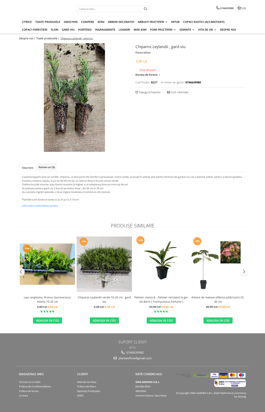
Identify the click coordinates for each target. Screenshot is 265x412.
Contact (23, 395)
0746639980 (135, 352)
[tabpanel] (74, 97)
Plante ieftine (143, 52)
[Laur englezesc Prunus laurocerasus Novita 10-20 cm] (47, 264)
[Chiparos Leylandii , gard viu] (74, 97)
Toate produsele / (48, 38)
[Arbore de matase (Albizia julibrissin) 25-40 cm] (218, 264)
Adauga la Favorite (149, 92)
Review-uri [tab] (47, 167)
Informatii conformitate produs (40, 205)
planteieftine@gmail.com (135, 358)
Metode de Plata (86, 382)
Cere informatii (179, 92)
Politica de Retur (86, 386)
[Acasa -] (43, 9)
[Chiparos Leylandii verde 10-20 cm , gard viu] (104, 264)
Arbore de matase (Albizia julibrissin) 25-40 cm (217, 299)
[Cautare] (145, 9)
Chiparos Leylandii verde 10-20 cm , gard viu (104, 299)
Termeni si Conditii (29, 382)
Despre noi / (27, 38)
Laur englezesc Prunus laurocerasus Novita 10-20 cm (47, 299)
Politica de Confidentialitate (35, 386)
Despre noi (228, 29)
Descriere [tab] (27, 167)
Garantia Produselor (88, 391)
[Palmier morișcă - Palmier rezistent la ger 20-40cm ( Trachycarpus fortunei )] (161, 264)
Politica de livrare (29, 391)
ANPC (80, 395)
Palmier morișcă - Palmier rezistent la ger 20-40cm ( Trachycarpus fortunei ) (161, 299)
